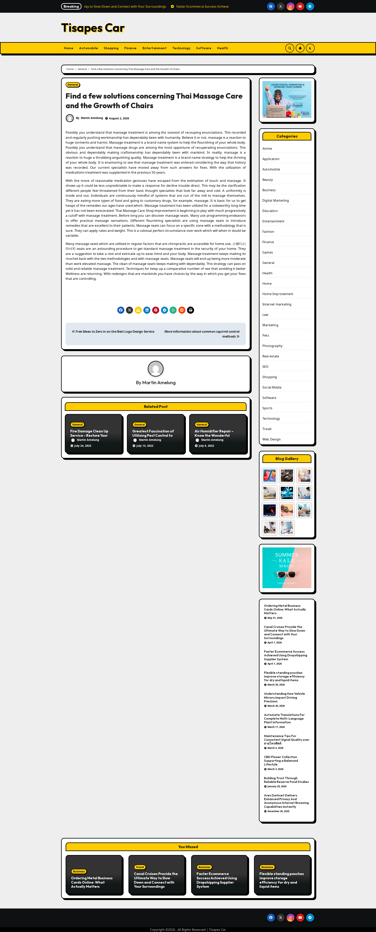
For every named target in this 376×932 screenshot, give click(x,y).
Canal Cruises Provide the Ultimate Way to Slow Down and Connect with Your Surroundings (284, 632)
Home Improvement (277, 294)
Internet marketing (277, 304)
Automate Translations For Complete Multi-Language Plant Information (284, 718)
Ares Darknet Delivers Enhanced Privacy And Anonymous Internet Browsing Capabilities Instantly (286, 801)
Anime (267, 148)
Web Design (271, 439)
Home (68, 48)
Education (270, 211)
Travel (266, 429)
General (73, 84)
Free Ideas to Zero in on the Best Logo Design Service (114, 331)
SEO (265, 366)
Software (203, 48)
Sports (267, 408)
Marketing (270, 325)
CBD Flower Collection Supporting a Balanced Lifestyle (281, 760)
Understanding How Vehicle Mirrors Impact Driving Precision (284, 697)
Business (269, 190)
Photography (272, 346)
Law (265, 314)
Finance (130, 48)
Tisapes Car (93, 27)
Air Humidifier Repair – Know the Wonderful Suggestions (214, 435)
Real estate (270, 356)
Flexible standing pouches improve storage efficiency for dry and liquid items (284, 676)
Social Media (271, 387)
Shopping (111, 48)
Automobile (88, 48)
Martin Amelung (92, 118)
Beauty (267, 180)
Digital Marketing (275, 200)
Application (270, 159)
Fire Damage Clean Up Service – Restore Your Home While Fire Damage (91, 435)
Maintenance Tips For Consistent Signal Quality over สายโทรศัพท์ (286, 739)
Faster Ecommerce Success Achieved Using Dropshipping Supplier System (285, 655)
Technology (181, 48)
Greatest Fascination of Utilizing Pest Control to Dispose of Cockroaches (153, 435)
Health (222, 48)
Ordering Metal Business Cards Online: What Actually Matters (285, 609)
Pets (265, 335)
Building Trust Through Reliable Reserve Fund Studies (286, 780)
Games (267, 252)
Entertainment (155, 48)
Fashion (268, 231)
